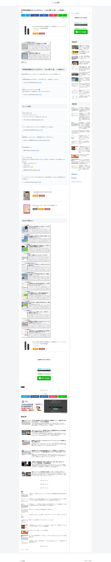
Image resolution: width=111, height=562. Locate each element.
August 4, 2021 (39, 130)
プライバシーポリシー (76, 181)
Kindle (35, 209)
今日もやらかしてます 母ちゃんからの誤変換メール (44, 205)
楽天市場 (42, 33)
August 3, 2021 (38, 82)
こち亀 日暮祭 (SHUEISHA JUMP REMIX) (42, 192)
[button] (89, 13)
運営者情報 (73, 178)
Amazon (35, 33)
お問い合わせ (74, 174)
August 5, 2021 (39, 119)
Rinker (37, 193)
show (25, 62)
